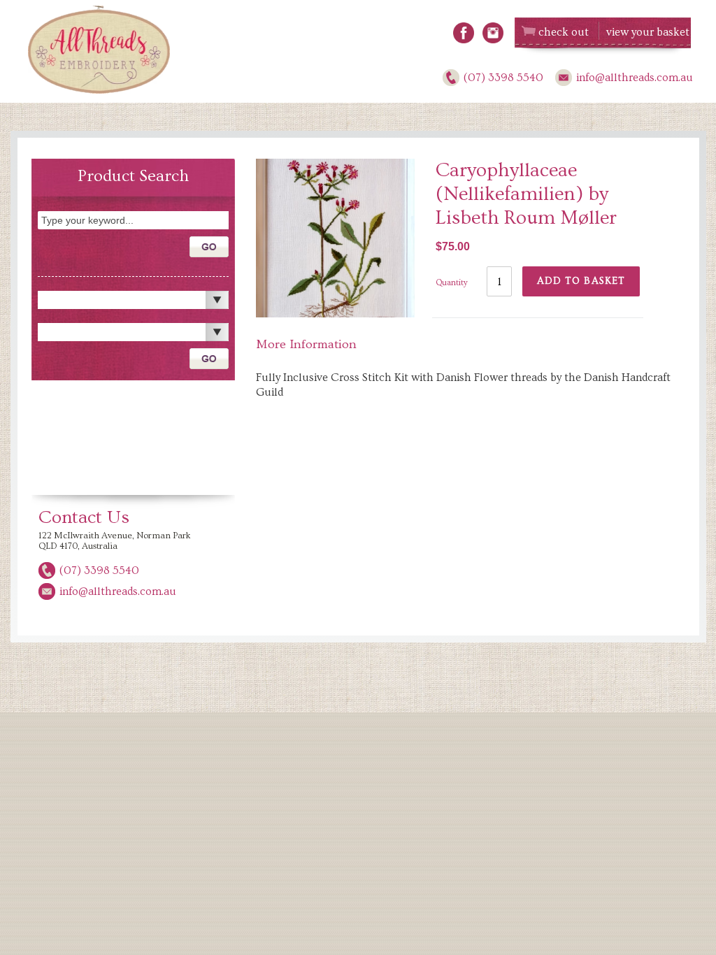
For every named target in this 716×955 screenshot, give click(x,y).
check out (563, 32)
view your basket (647, 32)
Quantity (452, 282)
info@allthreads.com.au (634, 77)
